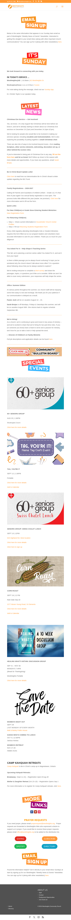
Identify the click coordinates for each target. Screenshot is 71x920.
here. (60, 42)
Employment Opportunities (46, 897)
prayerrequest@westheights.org (43, 823)
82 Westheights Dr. (37, 80)
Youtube (36, 85)
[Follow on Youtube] (35, 811)
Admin (10, 906)
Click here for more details (16, 427)
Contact (41, 895)
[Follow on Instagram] (39, 811)
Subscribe (49, 838)
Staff (40, 892)
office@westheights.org (25, 832)
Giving (20, 838)
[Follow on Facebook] (31, 811)
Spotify (20, 846)
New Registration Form (15, 213)
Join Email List (43, 899)
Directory (49, 846)
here (59, 786)
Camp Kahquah (13, 766)
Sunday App (49, 89)
